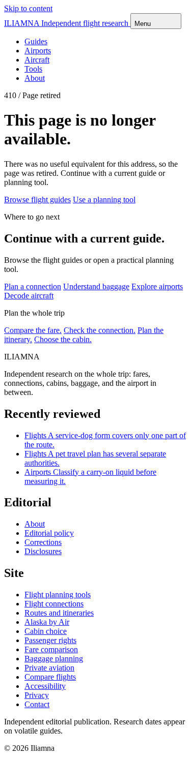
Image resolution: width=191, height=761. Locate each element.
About (34, 78)
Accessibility (45, 686)
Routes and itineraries (59, 612)
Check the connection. (99, 330)
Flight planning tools (57, 594)
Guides (35, 41)
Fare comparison (51, 649)
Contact (36, 704)
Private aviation (49, 667)
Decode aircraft (28, 295)
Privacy (36, 695)
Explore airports (157, 286)
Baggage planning (53, 658)
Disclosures (43, 551)
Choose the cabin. (63, 339)
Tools (33, 69)
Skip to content (28, 8)
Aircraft (36, 59)
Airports (37, 50)
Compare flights (50, 677)
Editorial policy (49, 533)
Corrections (43, 542)
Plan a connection (32, 286)
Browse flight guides (37, 199)
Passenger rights (50, 640)
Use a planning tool (104, 199)
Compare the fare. (33, 330)
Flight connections (54, 603)
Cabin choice (45, 631)
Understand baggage (96, 286)
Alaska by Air (46, 622)
